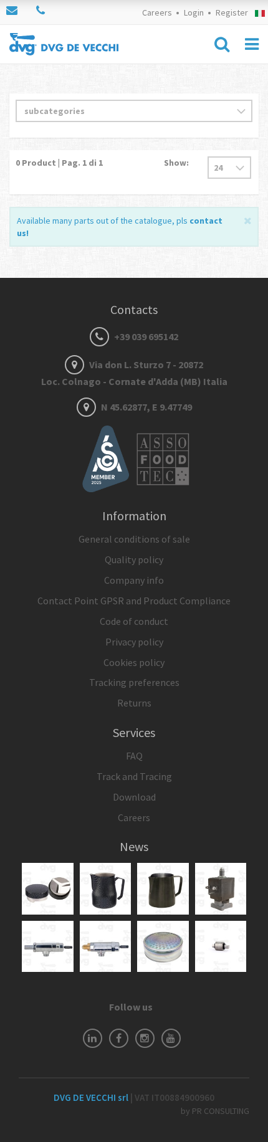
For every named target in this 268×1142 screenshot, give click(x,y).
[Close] (248, 219)
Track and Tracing (134, 776)
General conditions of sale (134, 539)
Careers (157, 12)
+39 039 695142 (145, 336)
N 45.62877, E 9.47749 (145, 407)
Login (194, 12)
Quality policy (134, 559)
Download (134, 797)
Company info (134, 580)
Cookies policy (134, 662)
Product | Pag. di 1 (59, 162)
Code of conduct (134, 621)
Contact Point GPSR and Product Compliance (134, 600)
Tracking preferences (134, 682)
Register (232, 12)
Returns (134, 703)
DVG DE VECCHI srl (92, 1097)
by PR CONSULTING (215, 1110)
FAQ (134, 755)
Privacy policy (134, 641)
